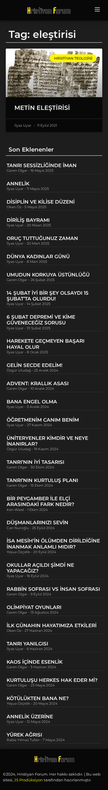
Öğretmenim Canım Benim (43, 420)
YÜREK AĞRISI (24, 735)
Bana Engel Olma (32, 402)
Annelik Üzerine (30, 716)
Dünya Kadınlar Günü (38, 256)
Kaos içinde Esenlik (34, 662)
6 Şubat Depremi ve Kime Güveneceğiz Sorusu (41, 320)
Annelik (18, 184)
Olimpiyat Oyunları (34, 607)
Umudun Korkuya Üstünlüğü (48, 275)
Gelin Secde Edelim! (34, 365)
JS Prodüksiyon (28, 780)
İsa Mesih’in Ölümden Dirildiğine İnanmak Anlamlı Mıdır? (53, 543)
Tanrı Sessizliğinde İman (42, 165)
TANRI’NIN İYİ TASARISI (35, 462)
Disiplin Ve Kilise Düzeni (41, 202)
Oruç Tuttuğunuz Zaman (42, 238)
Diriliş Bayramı (28, 220)
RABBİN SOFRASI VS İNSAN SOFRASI (53, 589)
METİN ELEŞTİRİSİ (42, 107)
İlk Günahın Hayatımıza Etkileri (51, 625)
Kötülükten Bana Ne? (38, 698)
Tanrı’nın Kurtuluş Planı (42, 480)
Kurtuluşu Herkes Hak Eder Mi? (52, 680)
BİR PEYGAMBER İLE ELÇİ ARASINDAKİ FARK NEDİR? (41, 501)
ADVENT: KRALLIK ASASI (38, 383)
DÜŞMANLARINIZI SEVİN (37, 522)
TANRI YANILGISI (27, 644)
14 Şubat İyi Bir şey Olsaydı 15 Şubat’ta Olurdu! (47, 296)
